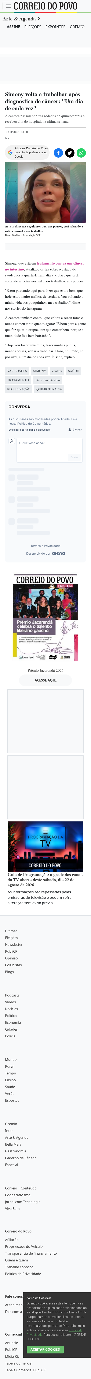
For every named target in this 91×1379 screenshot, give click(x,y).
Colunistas (13, 965)
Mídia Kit (12, 1356)
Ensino (10, 1080)
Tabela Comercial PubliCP (25, 1370)
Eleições (11, 937)
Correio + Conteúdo (21, 1188)
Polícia (10, 1036)
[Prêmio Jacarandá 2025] (45, 616)
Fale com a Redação (21, 1311)
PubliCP (11, 951)
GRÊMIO (77, 26)
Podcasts (12, 995)
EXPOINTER (56, 26)
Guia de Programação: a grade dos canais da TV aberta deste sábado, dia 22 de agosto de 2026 (45, 879)
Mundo (11, 1059)
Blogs (9, 971)
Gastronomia (15, 1151)
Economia (13, 1022)
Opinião (11, 958)
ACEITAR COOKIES (45, 1349)
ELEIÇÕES (32, 26)
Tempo (10, 1073)
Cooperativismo (17, 1195)
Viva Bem (12, 1208)
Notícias (11, 1009)
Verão (10, 1093)
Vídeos (10, 1002)
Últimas (11, 931)
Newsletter (14, 944)
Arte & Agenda (19, 18)
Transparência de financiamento (31, 1253)
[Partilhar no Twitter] (69, 153)
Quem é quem (16, 1260)
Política (11, 1015)
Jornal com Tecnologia (22, 1201)
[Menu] (8, 6)
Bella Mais (13, 1144)
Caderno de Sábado (21, 1158)
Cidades (11, 1029)
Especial (11, 1164)
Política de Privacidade (23, 1273)
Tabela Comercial (18, 1363)
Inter (9, 1130)
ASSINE (13, 26)
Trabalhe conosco (19, 1267)
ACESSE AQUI (46, 680)
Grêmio (11, 1124)
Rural (9, 1066)
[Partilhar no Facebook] (58, 153)
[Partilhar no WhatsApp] (81, 153)
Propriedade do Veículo (24, 1246)
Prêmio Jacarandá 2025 (45, 670)
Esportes (12, 1100)
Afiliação (12, 1239)
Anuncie (11, 1342)
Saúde (10, 1086)
